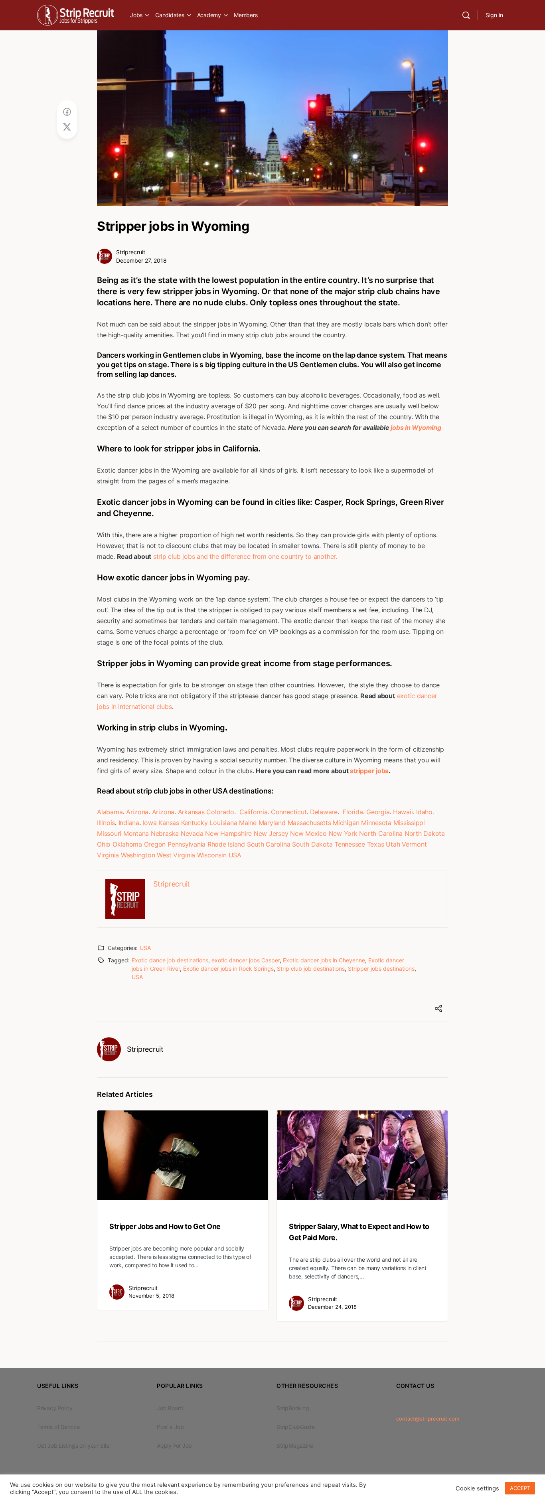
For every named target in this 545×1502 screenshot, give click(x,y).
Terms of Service (58, 1426)
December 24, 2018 (332, 1307)
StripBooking (292, 1408)
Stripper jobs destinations (381, 968)
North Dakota (425, 833)
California (253, 812)
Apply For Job (174, 1445)
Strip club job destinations (311, 968)
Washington (138, 855)
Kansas (168, 823)
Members (245, 15)
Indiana (128, 823)
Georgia (377, 812)
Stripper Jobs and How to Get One (165, 1226)
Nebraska (165, 833)
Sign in (494, 15)
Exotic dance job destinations (170, 960)
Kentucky (194, 823)
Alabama (109, 812)
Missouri (109, 833)
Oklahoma (127, 844)
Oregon (155, 844)
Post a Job (170, 1426)
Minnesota (376, 823)
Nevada (192, 833)
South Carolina (268, 844)
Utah (393, 844)
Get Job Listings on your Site (73, 1445)
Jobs (136, 15)
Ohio (104, 844)
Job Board (170, 1408)
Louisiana (223, 823)
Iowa (149, 823)
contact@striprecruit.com (427, 1418)
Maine (248, 823)
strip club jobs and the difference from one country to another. (245, 556)
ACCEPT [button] (520, 1488)
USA (235, 855)
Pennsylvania (186, 844)
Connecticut (288, 812)
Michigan (346, 823)
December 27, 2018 (141, 260)
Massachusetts (309, 823)
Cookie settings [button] (477, 1488)
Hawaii (403, 812)
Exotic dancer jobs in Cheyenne (324, 960)
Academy (209, 15)
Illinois (106, 823)
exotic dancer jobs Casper (245, 960)
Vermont (414, 844)
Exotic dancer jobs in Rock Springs (228, 968)
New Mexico (308, 833)
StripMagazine (294, 1445)
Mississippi (409, 823)
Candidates (169, 15)
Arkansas (191, 812)
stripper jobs (369, 771)
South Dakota (312, 844)
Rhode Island (226, 844)
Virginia (108, 855)
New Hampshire (228, 833)
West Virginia (176, 855)
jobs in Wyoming (415, 427)
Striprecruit (130, 252)
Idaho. (425, 812)
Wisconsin (212, 855)
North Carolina (381, 833)
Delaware (324, 812)
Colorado (220, 812)
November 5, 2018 (151, 1295)
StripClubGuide (295, 1426)
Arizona (137, 812)
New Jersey (271, 833)
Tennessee (349, 844)
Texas (375, 844)
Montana (136, 833)
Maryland (272, 823)
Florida (353, 812)
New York (343, 833)
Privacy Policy (55, 1408)
